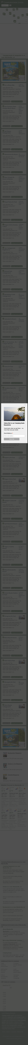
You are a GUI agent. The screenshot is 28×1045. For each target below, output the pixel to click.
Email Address (8, 433)
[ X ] (25, 405)
